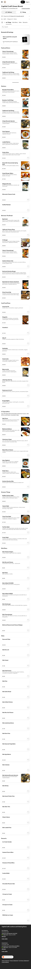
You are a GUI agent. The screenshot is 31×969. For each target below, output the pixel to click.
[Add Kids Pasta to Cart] (28, 578)
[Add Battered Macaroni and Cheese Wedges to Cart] (28, 630)
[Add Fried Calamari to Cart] (28, 137)
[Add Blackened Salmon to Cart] (28, 434)
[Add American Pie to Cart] (28, 312)
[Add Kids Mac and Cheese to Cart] (28, 567)
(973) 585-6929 (5, 931)
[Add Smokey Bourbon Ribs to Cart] (28, 486)
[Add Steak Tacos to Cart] (28, 476)
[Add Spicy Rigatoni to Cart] (28, 465)
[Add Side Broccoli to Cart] (28, 655)
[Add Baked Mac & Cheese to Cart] (28, 455)
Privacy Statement (14, 960)
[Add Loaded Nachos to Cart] (28, 147)
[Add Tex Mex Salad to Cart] (28, 532)
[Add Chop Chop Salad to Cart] (28, 522)
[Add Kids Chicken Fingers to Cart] (28, 557)
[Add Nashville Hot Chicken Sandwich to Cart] (28, 287)
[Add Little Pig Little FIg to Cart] (28, 385)
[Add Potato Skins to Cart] (28, 157)
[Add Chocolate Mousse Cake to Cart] (28, 889)
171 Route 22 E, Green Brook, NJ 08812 (10, 946)
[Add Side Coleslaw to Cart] (28, 770)
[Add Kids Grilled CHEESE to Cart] (28, 599)
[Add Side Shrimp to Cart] (28, 791)
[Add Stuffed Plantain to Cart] (28, 210)
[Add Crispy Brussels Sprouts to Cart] (28, 67)
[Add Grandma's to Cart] (28, 333)
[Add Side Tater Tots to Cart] (28, 812)
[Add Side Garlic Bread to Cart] (28, 697)
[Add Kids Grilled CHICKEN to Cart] (28, 588)
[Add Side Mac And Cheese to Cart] (28, 718)
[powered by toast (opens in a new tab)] (7, 957)
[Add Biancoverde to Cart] (28, 374)
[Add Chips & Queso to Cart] (28, 822)
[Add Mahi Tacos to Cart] (28, 424)
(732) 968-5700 (5, 944)
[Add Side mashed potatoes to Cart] (28, 728)
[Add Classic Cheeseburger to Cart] (28, 56)
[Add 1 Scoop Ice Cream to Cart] (28, 899)
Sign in (27, 2)
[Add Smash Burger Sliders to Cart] (28, 178)
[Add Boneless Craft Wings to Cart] (28, 105)
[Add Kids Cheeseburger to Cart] (28, 620)
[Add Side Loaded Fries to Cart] (28, 833)
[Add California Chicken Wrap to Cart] (28, 235)
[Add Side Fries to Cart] (28, 686)
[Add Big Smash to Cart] (28, 224)
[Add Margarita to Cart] (28, 322)
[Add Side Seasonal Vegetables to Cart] (28, 749)
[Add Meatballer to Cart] (28, 353)
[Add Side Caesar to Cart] (28, 665)
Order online (4, 938)
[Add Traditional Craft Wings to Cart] (28, 77)
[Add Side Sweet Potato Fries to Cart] (28, 801)
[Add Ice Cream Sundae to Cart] (28, 847)
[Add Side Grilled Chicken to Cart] (28, 707)
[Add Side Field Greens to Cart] (28, 676)
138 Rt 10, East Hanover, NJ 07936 (9, 933)
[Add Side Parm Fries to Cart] (28, 738)
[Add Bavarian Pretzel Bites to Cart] (28, 95)
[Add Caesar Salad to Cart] (28, 511)
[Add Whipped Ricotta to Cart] (28, 189)
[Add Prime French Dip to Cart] (28, 297)
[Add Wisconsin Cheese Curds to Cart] (28, 199)
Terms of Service (5, 960)
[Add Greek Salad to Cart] (28, 542)
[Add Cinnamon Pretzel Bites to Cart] (28, 868)
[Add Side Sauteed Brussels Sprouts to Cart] (28, 780)
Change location (26, 8)
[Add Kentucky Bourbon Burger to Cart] (28, 276)
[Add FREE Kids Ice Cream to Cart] (28, 920)
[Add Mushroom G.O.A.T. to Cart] (28, 395)
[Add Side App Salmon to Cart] (28, 759)
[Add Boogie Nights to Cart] (28, 406)
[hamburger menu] (2, 2)
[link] (7, 22)
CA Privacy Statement (24, 960)
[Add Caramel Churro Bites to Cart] (28, 857)
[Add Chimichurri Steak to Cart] (28, 444)
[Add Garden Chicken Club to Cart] (28, 266)
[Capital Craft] (5, 2)
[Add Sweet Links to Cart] (28, 364)
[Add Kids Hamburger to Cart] (28, 609)
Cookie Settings (5, 962)
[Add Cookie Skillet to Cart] (28, 878)
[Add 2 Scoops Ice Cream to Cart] (28, 910)
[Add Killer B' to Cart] (28, 343)
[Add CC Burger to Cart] (28, 245)
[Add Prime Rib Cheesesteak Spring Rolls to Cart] (28, 168)
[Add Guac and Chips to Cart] (28, 644)
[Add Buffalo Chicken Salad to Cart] (28, 501)
